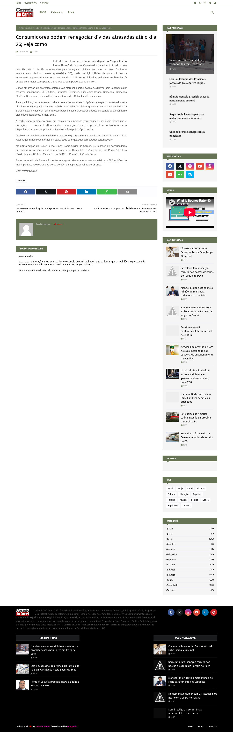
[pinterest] (209, 3)
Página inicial (24, 28)
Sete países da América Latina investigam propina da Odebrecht (196, 417)
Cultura (171, 494)
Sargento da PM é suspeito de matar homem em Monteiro (186, 116)
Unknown (23, 51)
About (200, 726)
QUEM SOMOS (30, 3)
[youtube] (200, 166)
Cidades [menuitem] (55, 12)
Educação (183, 494)
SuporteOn (173, 505)
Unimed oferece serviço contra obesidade (187, 133)
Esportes (197, 494)
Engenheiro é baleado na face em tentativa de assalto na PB (197, 437)
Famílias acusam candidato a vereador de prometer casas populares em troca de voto (185, 62)
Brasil (170, 488)
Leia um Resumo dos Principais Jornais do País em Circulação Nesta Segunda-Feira (187, 81)
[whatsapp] (180, 174)
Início (18, 3)
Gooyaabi (72, 726)
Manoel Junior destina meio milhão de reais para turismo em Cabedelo (197, 291)
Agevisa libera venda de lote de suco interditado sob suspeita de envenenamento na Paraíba (197, 352)
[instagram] (204, 3)
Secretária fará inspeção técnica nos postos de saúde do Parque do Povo (197, 272)
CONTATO (44, 3)
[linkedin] (205, 612)
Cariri (190, 488)
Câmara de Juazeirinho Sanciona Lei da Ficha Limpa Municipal (197, 252)
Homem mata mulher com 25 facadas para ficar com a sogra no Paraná (196, 311)
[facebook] (194, 3)
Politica (194, 500)
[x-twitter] (199, 3)
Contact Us (212, 726)
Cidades (201, 488)
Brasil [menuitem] (71, 12)
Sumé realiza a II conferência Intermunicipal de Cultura (196, 331)
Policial (183, 500)
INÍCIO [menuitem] (42, 12)
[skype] (214, 3)
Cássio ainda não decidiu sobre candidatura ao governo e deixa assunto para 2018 (195, 376)
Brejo (180, 488)
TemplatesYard (42, 726)
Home (190, 726)
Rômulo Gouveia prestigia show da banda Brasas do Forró (189, 98)
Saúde (206, 500)
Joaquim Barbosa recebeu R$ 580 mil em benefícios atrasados (196, 398)
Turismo (186, 505)
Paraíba (36, 28)
